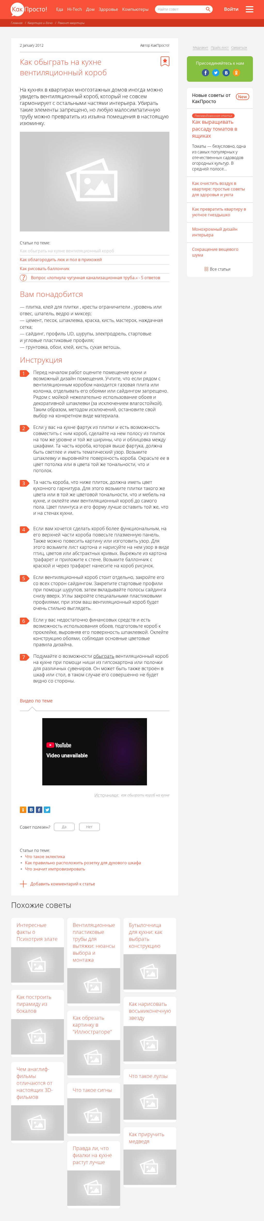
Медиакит (200, 47)
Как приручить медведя (146, 1138)
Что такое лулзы (148, 1076)
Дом (90, 9)
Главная (16, 23)
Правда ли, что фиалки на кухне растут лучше (92, 1155)
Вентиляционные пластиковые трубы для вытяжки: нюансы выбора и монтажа (94, 942)
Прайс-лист (220, 47)
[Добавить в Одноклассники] (23, 810)
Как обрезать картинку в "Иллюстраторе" (92, 1024)
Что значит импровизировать (55, 869)
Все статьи (220, 269)
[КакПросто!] (29, 9)
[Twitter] (215, 72)
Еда (59, 9)
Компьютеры (135, 9)
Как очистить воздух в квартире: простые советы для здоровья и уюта (218, 188)
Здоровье (108, 9)
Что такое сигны (92, 1089)
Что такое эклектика (45, 856)
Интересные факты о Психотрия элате (36, 931)
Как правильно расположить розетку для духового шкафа (83, 863)
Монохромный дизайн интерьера (214, 232)
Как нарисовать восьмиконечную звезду (150, 1010)
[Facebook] (205, 72)
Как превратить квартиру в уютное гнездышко (219, 212)
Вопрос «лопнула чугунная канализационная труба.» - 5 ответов (95, 277)
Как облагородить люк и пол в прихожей (61, 259)
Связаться (239, 47)
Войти (231, 9)
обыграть (103, 656)
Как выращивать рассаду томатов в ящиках (214, 128)
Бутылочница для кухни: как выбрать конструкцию (145, 935)
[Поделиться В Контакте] (31, 810)
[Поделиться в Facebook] (39, 810)
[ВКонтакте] (226, 72)
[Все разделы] (249, 9)
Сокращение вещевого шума (215, 252)
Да (64, 826)
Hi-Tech (74, 9)
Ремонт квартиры (71, 23)
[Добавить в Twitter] (47, 810)
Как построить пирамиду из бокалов (33, 1003)
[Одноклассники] (236, 72)
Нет (89, 826)
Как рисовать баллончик (44, 268)
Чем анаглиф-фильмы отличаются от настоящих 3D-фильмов (34, 1083)
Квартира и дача (40, 23)
